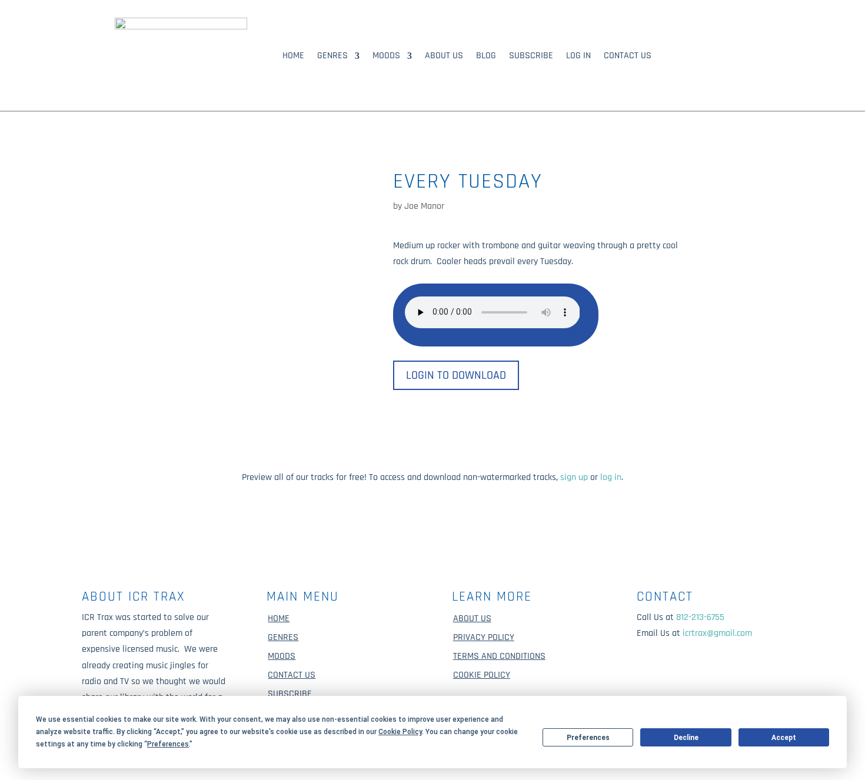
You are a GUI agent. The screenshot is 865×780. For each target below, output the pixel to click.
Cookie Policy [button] (400, 732)
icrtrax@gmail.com (717, 633)
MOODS (281, 656)
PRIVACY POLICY (483, 637)
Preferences (588, 738)
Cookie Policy (481, 675)
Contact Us (627, 57)
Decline (686, 738)
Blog (486, 57)
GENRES (283, 637)
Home (293, 57)
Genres (332, 57)
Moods (386, 57)
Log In (578, 57)
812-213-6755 (700, 617)
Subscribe (531, 57)
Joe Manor (424, 206)
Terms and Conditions (499, 656)
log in (610, 477)
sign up (574, 477)
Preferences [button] (168, 744)
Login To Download (456, 375)
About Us (444, 57)
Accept (783, 738)
